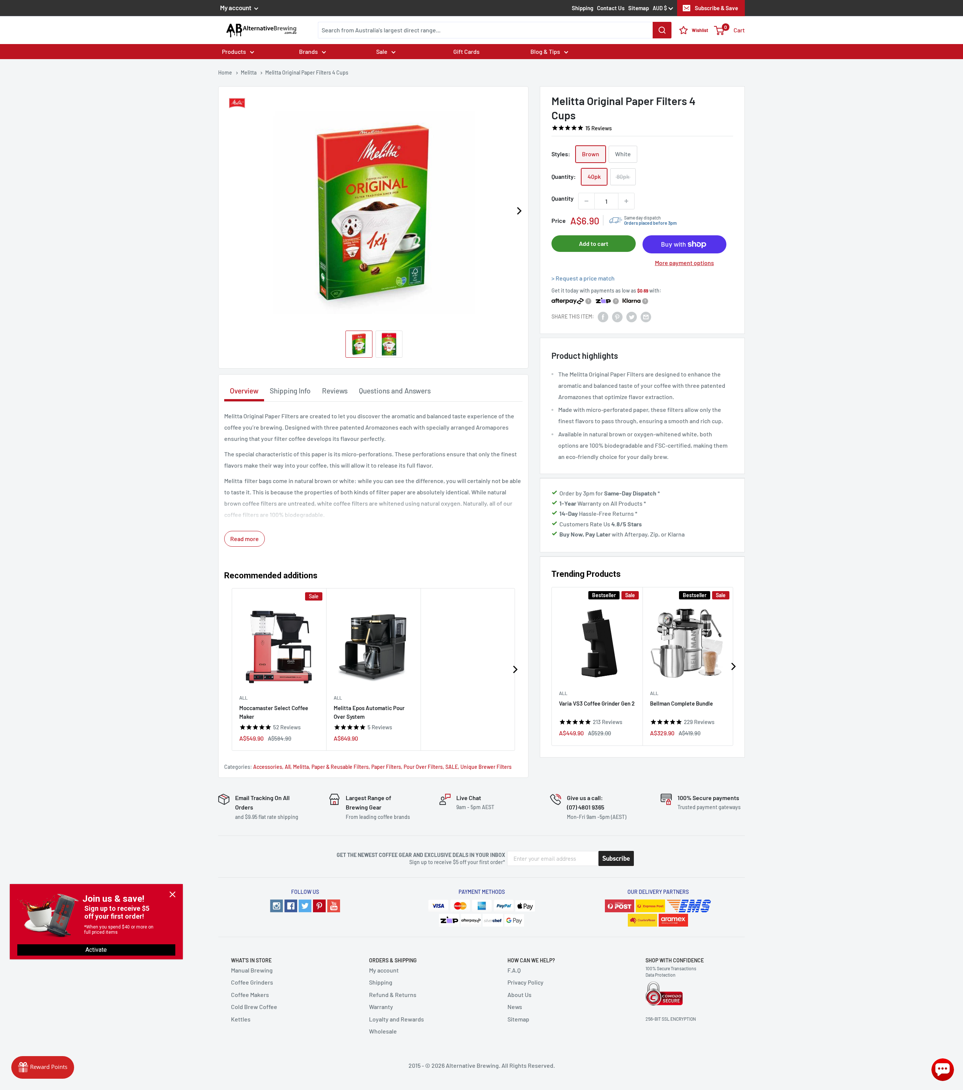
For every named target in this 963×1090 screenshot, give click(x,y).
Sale (381, 51)
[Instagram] (276, 905)
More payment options (684, 262)
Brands (308, 51)
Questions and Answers (395, 390)
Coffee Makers (250, 994)
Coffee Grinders (252, 982)
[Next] (518, 210)
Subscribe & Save (716, 8)
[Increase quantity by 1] (626, 201)
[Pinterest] (319, 905)
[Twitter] (305, 905)
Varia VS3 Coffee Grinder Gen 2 (597, 703)
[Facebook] (290, 905)
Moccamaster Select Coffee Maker (273, 712)
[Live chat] (942, 1069)
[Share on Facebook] (603, 316)
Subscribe (616, 858)
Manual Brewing (252, 970)
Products (234, 51)
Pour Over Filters (423, 767)
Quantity (562, 198)
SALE (451, 767)
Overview (244, 390)
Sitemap (638, 8)
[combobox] (494, 30)
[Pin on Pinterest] (617, 316)
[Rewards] (42, 1067)
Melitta (301, 767)
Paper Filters (386, 767)
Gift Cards (466, 51)
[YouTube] (333, 905)
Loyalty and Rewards (396, 1019)
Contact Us (610, 8)
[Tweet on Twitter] (631, 316)
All (563, 693)
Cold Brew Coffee (254, 1006)
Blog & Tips (545, 51)
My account (236, 7)
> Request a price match (583, 278)
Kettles (241, 1019)
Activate (96, 949)
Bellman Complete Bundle (681, 703)
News (514, 1006)
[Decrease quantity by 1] (586, 201)
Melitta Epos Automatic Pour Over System (369, 712)
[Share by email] (646, 316)
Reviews (335, 390)
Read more (244, 538)
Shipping (582, 8)
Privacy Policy (525, 982)
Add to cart (593, 243)
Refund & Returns (392, 994)
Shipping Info (290, 390)
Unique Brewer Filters (486, 767)
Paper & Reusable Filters (340, 767)
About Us (519, 994)
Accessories (267, 767)
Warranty (381, 1006)
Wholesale (383, 1031)
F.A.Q (514, 970)
